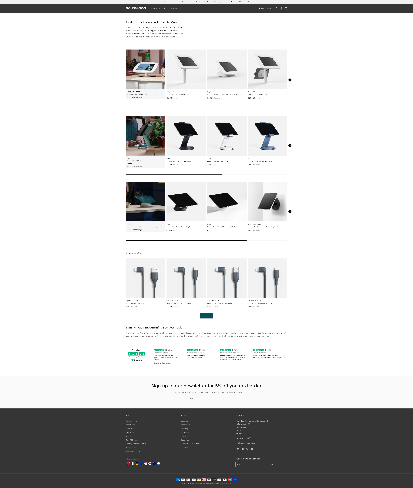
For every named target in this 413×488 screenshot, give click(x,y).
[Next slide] (289, 79)
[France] (132, 464)
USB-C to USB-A (213, 301)
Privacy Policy (186, 447)
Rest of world (266, 8)
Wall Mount (130, 432)
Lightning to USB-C (255, 301)
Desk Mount (130, 425)
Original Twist (171, 92)
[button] (153, 8)
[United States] (145, 464)
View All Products (133, 451)
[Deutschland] (137, 464)
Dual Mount (130, 436)
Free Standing (131, 421)
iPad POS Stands (132, 440)
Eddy (168, 158)
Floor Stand (130, 429)
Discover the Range (134, 97)
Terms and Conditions (190, 444)
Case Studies (186, 440)
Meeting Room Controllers (136, 444)
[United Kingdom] (128, 464)
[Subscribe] (223, 398)
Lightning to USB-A (133, 301)
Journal (184, 436)
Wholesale (185, 432)
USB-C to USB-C (172, 301)
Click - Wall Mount (254, 224)
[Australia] (154, 464)
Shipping (184, 429)
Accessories (131, 447)
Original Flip (211, 92)
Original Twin (252, 92)
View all (206, 316)
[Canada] (149, 464)
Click (168, 224)
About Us (184, 421)
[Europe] (141, 464)
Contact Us (185, 425)
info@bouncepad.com (246, 443)
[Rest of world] (158, 464)
